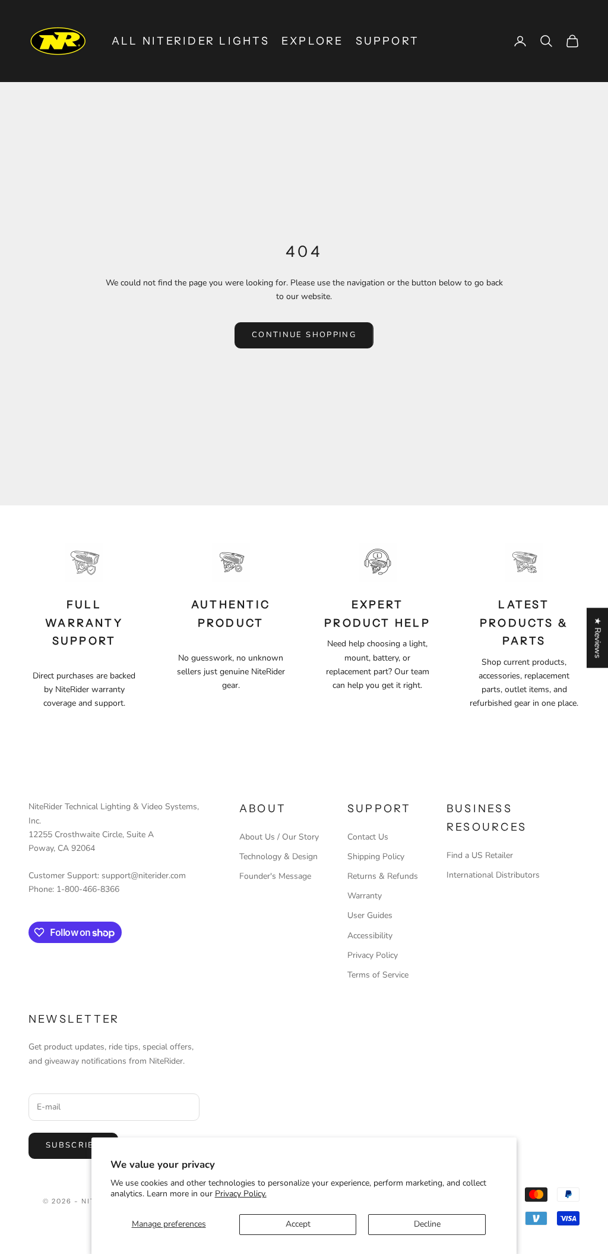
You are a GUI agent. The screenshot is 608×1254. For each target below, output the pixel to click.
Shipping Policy (375, 856)
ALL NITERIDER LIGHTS (191, 41)
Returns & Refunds (382, 876)
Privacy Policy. (241, 1193)
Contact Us (367, 837)
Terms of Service (377, 974)
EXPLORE (312, 41)
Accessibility (369, 935)
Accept (298, 1224)
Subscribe (73, 1145)
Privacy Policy (372, 955)
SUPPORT (388, 41)
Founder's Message (275, 876)
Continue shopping (304, 334)
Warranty (364, 895)
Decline (427, 1224)
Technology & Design (278, 856)
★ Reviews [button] (597, 637)
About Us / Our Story (279, 837)
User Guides (369, 915)
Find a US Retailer (479, 855)
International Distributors (493, 875)
